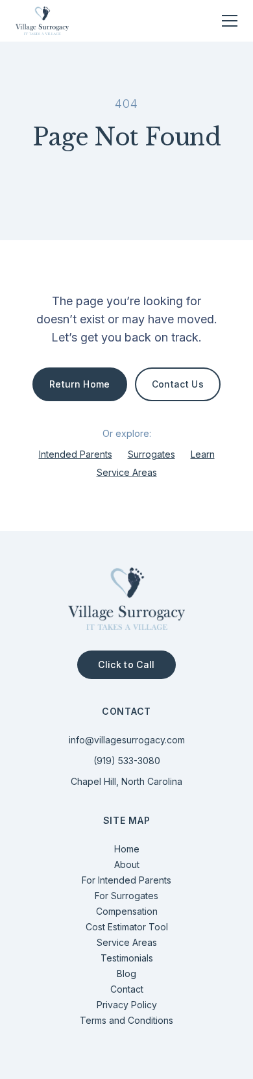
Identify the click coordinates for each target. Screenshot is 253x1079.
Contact (126, 989)
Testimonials (127, 957)
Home (126, 848)
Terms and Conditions (126, 1020)
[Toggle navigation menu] (230, 21)
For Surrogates (126, 895)
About (126, 864)
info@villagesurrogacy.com (127, 739)
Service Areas (127, 472)
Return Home (79, 384)
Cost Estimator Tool (127, 926)
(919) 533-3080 (126, 760)
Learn (203, 454)
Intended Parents (75, 454)
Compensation (127, 911)
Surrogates (151, 454)
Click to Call (126, 664)
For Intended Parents (126, 880)
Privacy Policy (127, 1004)
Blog (126, 973)
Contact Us (178, 384)
